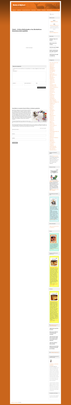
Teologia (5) (52, 144)
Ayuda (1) (51, 72)
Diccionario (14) (52, 92)
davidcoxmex (54, 21)
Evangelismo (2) (52, 103)
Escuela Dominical (26, 10)
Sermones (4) (52, 141)
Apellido (13, 138)
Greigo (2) (51, 108)
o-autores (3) (52, 126)
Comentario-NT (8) (53, 84)
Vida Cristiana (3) (52, 148)
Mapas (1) (51, 121)
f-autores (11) (52, 104)
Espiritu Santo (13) (53, 99)
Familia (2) (51, 105)
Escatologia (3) (52, 98)
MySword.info (55, 156)
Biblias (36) (51, 76)
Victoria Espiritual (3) (53, 147)
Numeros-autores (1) (53, 125)
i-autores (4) (52, 113)
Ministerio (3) (52, 122)
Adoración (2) (52, 65)
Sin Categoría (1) (52, 142)
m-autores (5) (52, 120)
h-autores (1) (52, 109)
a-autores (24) (52, 63)
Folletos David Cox (54, 352)
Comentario (15, 70)
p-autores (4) (52, 128)
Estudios (44, 10)
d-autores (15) (52, 89)
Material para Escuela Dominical (54, 325)
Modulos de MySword (19, 5)
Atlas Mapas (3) (52, 71)
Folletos (38, 10)
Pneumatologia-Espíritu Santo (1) (55, 131)
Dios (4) (51, 93)
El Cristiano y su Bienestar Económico (54, 364)
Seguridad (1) (52, 140)
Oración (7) (51, 127)
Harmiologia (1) (52, 110)
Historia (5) (51, 111)
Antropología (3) (52, 70)
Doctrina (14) (52, 95)
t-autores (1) (52, 143)
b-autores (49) (52, 73)
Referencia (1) (52, 133)
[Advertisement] (29, 20)
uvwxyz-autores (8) (53, 146)
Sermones (34, 10)
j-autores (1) (52, 116)
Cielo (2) (51, 83)
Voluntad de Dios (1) (53, 149)
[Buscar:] (54, 14)
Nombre (14, 83)
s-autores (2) (52, 135)
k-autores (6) (52, 117)
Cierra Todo (56, 62)
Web (36, 83)
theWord (19, 10)
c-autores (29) (52, 79)
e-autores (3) (52, 97)
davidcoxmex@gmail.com (54, 25)
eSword (14, 10)
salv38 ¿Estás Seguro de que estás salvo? (53, 284)
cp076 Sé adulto (53, 205)
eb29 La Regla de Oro (54, 320)
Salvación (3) (52, 136)
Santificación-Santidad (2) (54, 137)
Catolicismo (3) (52, 82)
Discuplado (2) (52, 94)
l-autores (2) (52, 119)
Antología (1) (52, 68)
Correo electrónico (27, 83)
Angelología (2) (52, 67)
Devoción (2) (52, 90)
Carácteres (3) (52, 81)
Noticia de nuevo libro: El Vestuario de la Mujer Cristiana (54, 347)
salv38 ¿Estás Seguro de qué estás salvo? (53, 267)
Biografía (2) (52, 78)
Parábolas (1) (52, 130)
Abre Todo (51, 62)
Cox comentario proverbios (54, 244)
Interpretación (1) (52, 115)
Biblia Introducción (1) (53, 74)
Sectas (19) (51, 138)
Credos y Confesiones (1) (54, 87)
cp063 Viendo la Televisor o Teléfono (54, 181)
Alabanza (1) (52, 66)
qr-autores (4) (52, 132)
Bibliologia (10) (52, 77)
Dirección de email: (15, 129)
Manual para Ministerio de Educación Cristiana (54, 333)
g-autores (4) (52, 106)
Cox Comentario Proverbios (54, 249)
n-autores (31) (52, 124)
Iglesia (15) (51, 114)
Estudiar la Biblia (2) (53, 100)
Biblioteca (49, 10)
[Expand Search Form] (58, 10)
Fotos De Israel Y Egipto (54, 47)
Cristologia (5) (52, 88)
